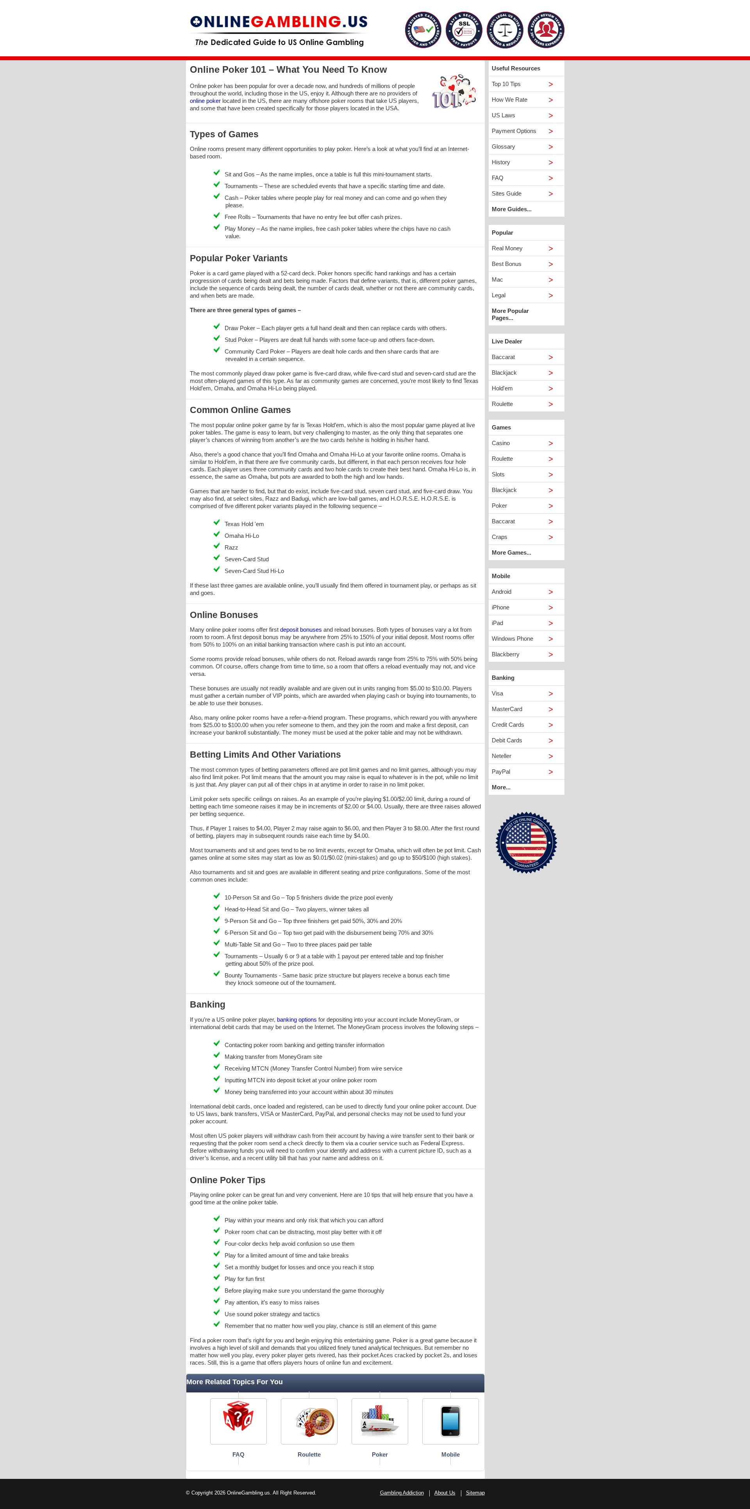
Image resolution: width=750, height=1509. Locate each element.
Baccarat (503, 357)
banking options (297, 1019)
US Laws (503, 115)
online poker (205, 100)
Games (501, 427)
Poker (499, 505)
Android (501, 591)
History (501, 162)
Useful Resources (516, 68)
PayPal (501, 771)
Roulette (502, 404)
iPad (497, 623)
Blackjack (504, 372)
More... (501, 787)
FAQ (498, 177)
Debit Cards (507, 740)
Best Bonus (506, 263)
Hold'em (502, 388)
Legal (498, 295)
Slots (498, 474)
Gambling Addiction (402, 1493)
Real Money (507, 248)
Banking (503, 677)
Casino (501, 443)
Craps (499, 537)
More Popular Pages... (510, 314)
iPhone (500, 607)
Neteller (501, 756)
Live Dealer (507, 341)
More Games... (511, 552)
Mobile (501, 576)
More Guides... (512, 209)
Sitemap (475, 1493)
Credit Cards (508, 724)
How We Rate (509, 99)
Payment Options (514, 131)
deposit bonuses (301, 629)
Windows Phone (512, 638)
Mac (497, 279)
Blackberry (506, 654)
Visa (497, 693)
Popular (502, 232)
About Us (444, 1493)
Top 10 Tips (506, 84)
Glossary (503, 146)
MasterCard (507, 709)
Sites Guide (506, 193)
